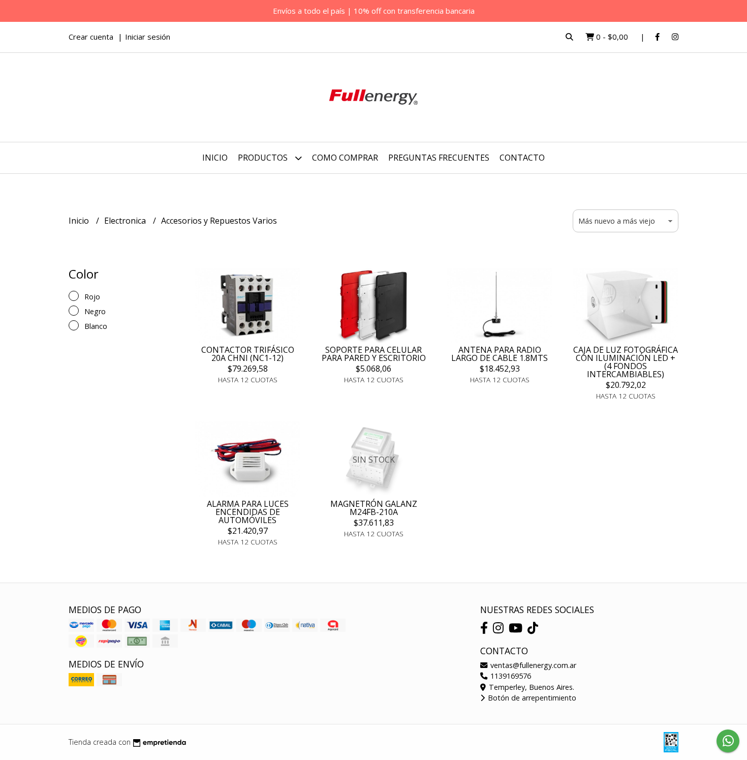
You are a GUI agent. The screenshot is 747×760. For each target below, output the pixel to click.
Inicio (215, 157)
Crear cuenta (91, 37)
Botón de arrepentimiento (531, 698)
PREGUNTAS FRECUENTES (438, 157)
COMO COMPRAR (345, 157)
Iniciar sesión (147, 37)
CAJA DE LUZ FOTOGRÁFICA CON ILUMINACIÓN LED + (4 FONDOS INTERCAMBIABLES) (625, 362)
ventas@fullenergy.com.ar (532, 665)
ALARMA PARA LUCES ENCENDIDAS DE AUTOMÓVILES (248, 512)
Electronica (126, 220)
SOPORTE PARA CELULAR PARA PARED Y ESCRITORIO (374, 353)
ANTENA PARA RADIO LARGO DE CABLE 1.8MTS (499, 353)
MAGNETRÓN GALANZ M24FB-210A (373, 508)
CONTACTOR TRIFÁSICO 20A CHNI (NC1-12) (247, 353)
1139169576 (509, 676)
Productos (264, 157)
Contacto (522, 157)
